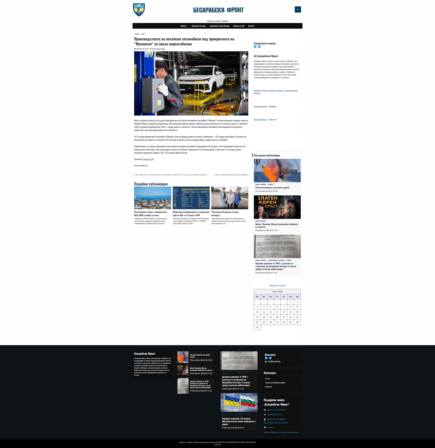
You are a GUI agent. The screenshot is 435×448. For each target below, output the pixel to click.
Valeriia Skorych (261, 273)
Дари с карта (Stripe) (276, 409)
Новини (183, 25)
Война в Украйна (139, 166)
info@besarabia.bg (274, 361)
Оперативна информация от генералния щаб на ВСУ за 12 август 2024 (191, 213)
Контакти (257, 142)
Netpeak (189, 442)
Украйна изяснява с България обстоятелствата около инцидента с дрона (239, 421)
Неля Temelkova (261, 191)
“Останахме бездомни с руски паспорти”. (225, 213)
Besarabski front (261, 230)
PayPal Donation (275, 414)
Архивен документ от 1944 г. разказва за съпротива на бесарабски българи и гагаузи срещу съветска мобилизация (275, 266)
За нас (267, 378)
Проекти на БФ (239, 25)
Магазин (251, 25)
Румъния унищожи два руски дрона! (272, 187)
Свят (146, 166)
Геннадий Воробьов (260, 106)
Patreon (271, 427)
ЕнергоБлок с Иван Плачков (220, 25)
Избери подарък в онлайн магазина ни (281, 432)
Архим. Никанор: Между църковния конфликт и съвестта (276, 225)
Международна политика (276, 260)
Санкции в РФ (148, 159)
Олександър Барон (158, 48)
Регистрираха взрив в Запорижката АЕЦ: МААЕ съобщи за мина (150, 213)
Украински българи (199, 25)
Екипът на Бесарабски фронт (275, 382)
